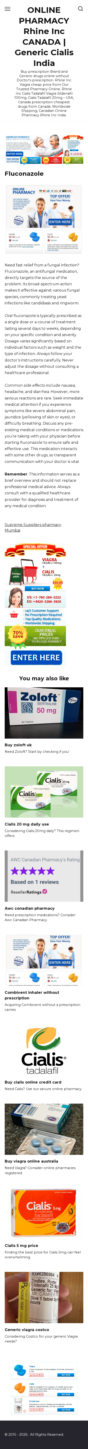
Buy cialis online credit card (33, 1082)
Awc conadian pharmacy (30, 908)
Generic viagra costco (27, 1329)
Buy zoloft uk (18, 745)
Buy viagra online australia (31, 1161)
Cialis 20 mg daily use (27, 824)
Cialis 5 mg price (21, 1245)
